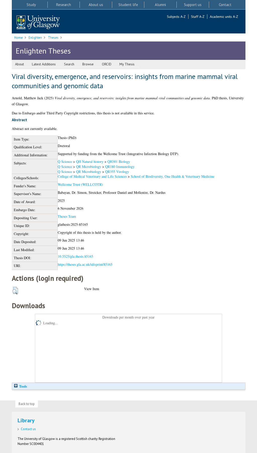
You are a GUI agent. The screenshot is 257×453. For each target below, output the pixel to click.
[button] (15, 290)
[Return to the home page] (38, 23)
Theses (53, 37)
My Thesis (127, 64)
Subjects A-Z (176, 16)
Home (18, 37)
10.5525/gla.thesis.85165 (75, 256)
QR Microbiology (88, 166)
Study (31, 4)
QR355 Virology (117, 171)
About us (96, 4)
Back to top (27, 404)
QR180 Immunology (120, 166)
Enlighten (35, 37)
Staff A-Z (198, 16)
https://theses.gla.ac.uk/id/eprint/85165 (85, 264)
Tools (22, 386)
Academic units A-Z (224, 16)
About (19, 64)
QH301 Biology (118, 161)
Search (69, 64)
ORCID (106, 64)
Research (63, 4)
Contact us (28, 429)
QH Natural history (89, 161)
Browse (88, 64)
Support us (193, 4)
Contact (225, 4)
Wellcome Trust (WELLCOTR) (80, 184)
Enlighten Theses (43, 51)
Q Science (65, 161)
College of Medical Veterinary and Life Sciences (92, 176)
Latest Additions (44, 64)
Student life (128, 4)
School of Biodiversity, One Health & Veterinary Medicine (172, 176)
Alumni (160, 4)
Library (26, 420)
